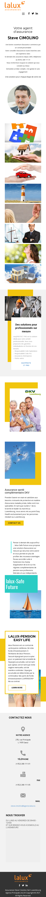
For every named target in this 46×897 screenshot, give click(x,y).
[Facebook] (19, 885)
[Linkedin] (26, 885)
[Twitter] (23, 885)
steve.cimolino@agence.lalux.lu (23, 806)
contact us (14, 523)
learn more (17, 687)
